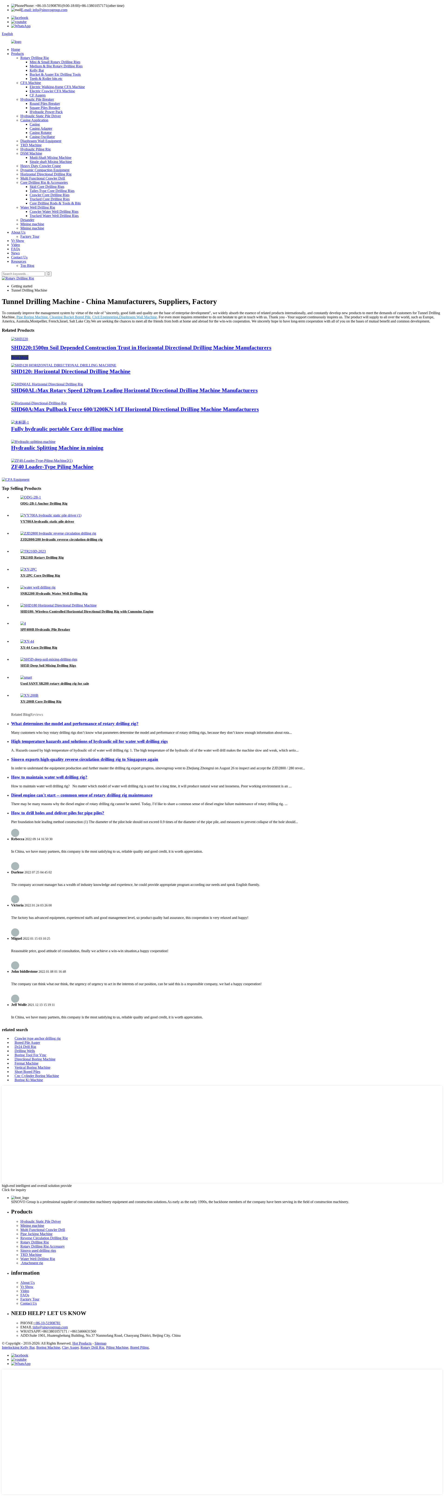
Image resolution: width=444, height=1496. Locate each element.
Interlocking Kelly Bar (18, 1347)
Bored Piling (139, 1347)
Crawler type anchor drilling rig (38, 1038)
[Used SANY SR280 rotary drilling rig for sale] (26, 677)
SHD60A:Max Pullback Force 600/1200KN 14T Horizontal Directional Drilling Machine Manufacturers (135, 409)
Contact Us (19, 257)
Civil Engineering (105, 317)
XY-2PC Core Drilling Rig (40, 575)
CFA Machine (30, 83)
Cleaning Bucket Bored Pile (69, 317)
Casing (35, 124)
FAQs (15, 249)
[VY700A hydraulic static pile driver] (50, 515)
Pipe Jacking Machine (36, 1234)
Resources (18, 261)
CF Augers (38, 95)
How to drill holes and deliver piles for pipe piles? (57, 812)
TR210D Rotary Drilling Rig (42, 557)
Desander (27, 220)
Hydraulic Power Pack (46, 112)
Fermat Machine (26, 1063)
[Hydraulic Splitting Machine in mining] (33, 442)
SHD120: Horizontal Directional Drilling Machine (70, 371)
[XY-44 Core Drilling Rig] (27, 641)
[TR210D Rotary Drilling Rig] (33, 551)
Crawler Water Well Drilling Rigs (54, 212)
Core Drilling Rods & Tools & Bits (55, 203)
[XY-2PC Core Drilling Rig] (28, 569)
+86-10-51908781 (47, 1323)
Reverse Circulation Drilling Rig (44, 1238)
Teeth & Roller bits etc (46, 79)
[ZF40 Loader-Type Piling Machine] (42, 461)
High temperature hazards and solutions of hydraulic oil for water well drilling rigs (89, 741)
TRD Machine (31, 145)
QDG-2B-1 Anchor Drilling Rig (44, 503)
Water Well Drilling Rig (37, 207)
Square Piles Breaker (45, 108)
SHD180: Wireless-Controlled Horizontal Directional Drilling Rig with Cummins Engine (87, 611)
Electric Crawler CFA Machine (52, 91)
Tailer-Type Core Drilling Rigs (52, 191)
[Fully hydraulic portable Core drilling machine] (20, 422)
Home (15, 49)
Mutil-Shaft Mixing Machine (50, 158)
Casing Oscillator (42, 137)
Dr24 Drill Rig (25, 1047)
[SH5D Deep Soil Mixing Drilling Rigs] (48, 659)
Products (17, 54)
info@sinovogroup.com (50, 1327)
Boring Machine (48, 1347)
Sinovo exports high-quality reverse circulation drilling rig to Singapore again (84, 759)
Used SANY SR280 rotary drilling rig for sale (54, 683)
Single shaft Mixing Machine (51, 162)
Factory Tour (29, 236)
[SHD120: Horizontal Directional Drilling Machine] (63, 365)
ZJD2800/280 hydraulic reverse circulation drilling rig (61, 539)
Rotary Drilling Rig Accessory (42, 1246)
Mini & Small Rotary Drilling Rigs (55, 62)
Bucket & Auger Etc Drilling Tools (55, 74)
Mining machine (32, 224)
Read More (20, 357)
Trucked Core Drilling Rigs (50, 199)
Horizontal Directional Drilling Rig (45, 174)
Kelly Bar (37, 70)
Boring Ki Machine (29, 1080)
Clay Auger (70, 1347)
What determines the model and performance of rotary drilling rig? (75, 723)
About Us (18, 232)
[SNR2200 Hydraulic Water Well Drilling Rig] (38, 587)
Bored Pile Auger (27, 1042)
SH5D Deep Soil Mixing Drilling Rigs (48, 665)
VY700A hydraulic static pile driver (47, 521)
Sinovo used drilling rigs (38, 1250)
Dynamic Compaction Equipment (44, 170)
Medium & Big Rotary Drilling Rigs (56, 66)
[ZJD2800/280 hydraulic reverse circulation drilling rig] (58, 533)
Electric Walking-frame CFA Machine (57, 87)
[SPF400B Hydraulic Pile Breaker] (23, 623)
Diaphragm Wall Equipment (40, 141)
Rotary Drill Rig (92, 1347)
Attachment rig (31, 1263)
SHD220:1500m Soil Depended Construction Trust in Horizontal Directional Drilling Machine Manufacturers (141, 348)
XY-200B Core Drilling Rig (41, 701)
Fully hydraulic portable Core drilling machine (67, 429)
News (15, 253)
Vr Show (17, 241)
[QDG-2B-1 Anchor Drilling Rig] (30, 497)
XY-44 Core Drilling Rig (38, 647)
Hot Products (82, 1343)
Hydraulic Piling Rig (35, 149)
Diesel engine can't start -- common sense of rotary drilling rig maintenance (81, 795)
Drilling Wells (25, 1051)
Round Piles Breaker (45, 103)
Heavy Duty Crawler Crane (40, 166)
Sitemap (100, 1343)
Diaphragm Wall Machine (138, 317)
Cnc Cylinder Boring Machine (37, 1076)
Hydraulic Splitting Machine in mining (57, 448)
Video (15, 245)
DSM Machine (31, 153)
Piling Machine (117, 1347)
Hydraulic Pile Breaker (37, 99)
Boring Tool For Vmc (30, 1055)
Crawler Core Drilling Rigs (49, 195)
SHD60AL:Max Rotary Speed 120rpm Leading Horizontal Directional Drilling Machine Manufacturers (134, 390)
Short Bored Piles (27, 1072)
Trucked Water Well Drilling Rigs (54, 216)
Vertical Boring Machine (32, 1067)
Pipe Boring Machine (32, 317)
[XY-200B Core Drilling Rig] (29, 695)
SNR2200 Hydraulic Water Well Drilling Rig (54, 593)
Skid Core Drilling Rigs (47, 187)
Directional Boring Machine (35, 1059)
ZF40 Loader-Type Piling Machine (52, 467)
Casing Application (34, 120)
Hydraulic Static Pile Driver (40, 116)
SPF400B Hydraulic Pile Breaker (45, 629)
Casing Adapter (41, 128)
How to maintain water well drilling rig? (49, 777)
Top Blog (27, 266)
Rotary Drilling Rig (34, 58)
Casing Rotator (41, 133)
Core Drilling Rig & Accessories (44, 182)
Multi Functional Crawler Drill (42, 178)
